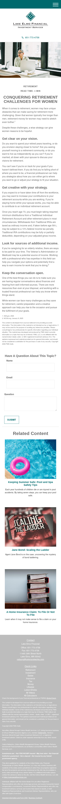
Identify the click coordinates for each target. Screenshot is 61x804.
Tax (30, 681)
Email (9, 377)
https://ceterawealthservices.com (15, 777)
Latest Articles (30, 689)
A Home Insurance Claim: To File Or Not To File (30, 613)
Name (9, 360)
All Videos (30, 692)
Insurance (30, 678)
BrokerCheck (51, 698)
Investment (30, 672)
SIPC (44, 733)
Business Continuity (35, 798)
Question (9, 394)
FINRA (40, 733)
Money (31, 684)
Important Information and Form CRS (15, 798)
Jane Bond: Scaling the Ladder (30, 549)
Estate (30, 675)
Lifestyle (30, 687)
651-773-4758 (32, 37)
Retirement (30, 669)
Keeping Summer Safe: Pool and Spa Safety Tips (30, 483)
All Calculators (30, 695)
